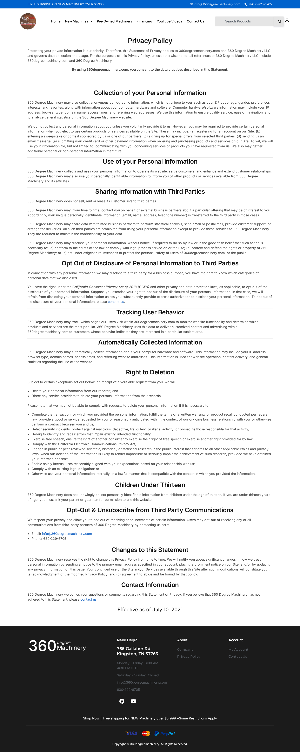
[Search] (278, 21)
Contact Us (195, 21)
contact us (88, 599)
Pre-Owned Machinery (114, 21)
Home (55, 21)
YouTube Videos (169, 21)
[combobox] (244, 21)
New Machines (76, 21)
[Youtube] (133, 701)
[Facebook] (122, 701)
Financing (144, 21)
